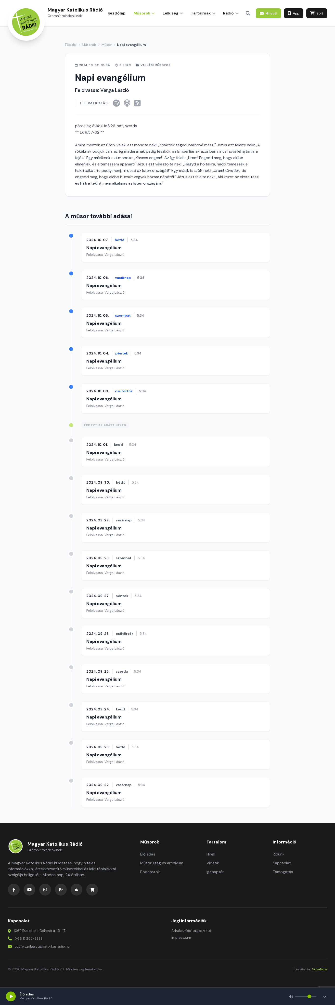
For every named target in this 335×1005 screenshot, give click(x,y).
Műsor (107, 44)
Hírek (210, 854)
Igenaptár (215, 871)
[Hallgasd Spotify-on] (116, 103)
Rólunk (278, 854)
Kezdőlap (117, 13)
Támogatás (283, 871)
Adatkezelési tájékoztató (191, 930)
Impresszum (181, 937)
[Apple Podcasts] (127, 103)
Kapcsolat (282, 863)
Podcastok (150, 871)
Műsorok (89, 44)
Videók (212, 863)
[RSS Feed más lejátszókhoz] (137, 103)
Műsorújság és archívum (161, 863)
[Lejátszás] (11, 996)
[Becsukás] (324, 996)
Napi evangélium (104, 248)
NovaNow (319, 969)
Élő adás (147, 854)
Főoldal (71, 44)
